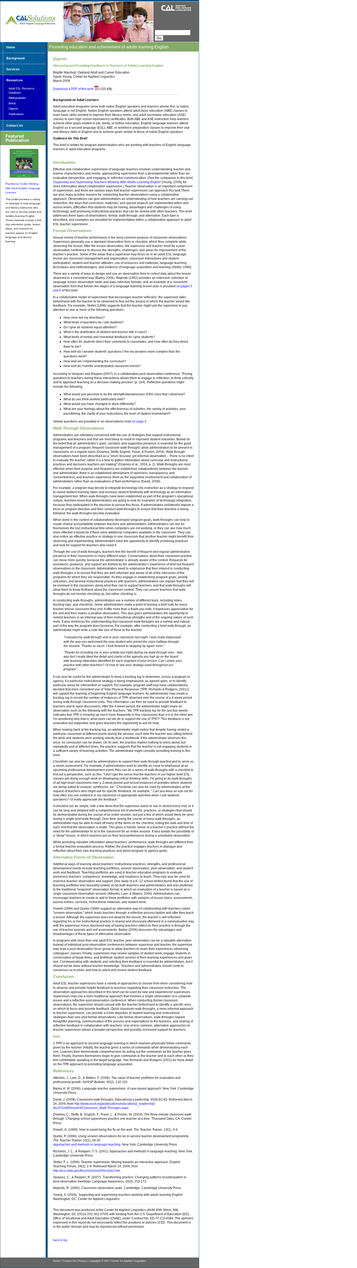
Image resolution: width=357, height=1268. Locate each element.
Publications (16, 114)
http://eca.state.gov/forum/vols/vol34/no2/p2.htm (86, 1171)
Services (13, 69)
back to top (60, 1240)
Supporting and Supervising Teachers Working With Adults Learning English (107, 182)
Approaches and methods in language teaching (86, 1144)
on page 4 (139, 421)
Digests (13, 108)
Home (10, 47)
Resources (14, 80)
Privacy (82, 1260)
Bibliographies (17, 97)
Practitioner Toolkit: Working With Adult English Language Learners (23, 188)
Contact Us (14, 125)
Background (15, 58)
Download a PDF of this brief (73, 89)
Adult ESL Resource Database (21, 90)
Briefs (12, 103)
